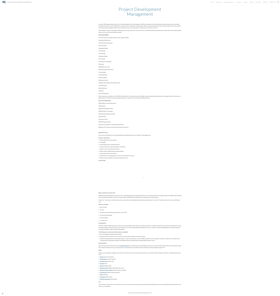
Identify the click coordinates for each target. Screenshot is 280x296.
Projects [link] (251, 2)
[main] (140, 11)
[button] (278, 2)
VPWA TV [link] (265, 2)
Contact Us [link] (239, 2)
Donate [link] (245, 2)
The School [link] (258, 2)
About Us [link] (218, 2)
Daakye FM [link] (273, 2)
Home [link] (212, 2)
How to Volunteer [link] (228, 2)
